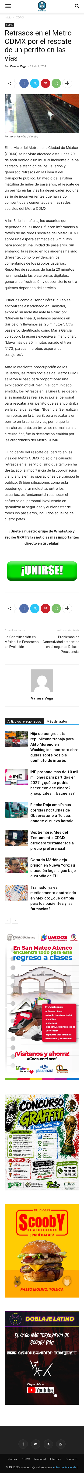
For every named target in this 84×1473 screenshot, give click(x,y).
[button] (77, 6)
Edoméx (12, 1459)
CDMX (20, 17)
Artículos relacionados (24, 721)
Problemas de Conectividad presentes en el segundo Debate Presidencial (61, 644)
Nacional (40, 1459)
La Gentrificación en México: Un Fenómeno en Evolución (22, 642)
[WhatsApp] (56, 83)
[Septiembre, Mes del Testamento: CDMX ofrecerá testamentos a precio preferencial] (16, 838)
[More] (67, 83)
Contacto (71, 1459)
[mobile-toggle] (7, 6)
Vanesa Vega (18, 66)
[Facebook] (24, 83)
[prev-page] (7, 921)
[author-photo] (42, 692)
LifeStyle (55, 1459)
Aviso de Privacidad (65, 1467)
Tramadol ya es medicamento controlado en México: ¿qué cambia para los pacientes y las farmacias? (53, 898)
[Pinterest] (45, 83)
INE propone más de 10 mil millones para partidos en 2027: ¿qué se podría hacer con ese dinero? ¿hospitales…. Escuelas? (54, 783)
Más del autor (57, 721)
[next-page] (15, 921)
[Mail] (35, 1444)
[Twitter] (34, 83)
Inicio (8, 17)
